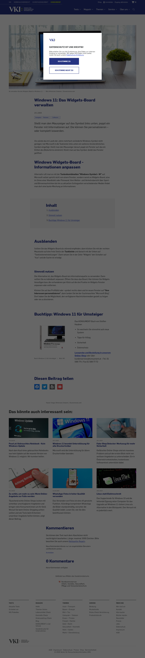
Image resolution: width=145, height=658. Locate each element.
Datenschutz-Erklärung (75, 55)
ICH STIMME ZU (64, 61)
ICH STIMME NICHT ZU (64, 70)
